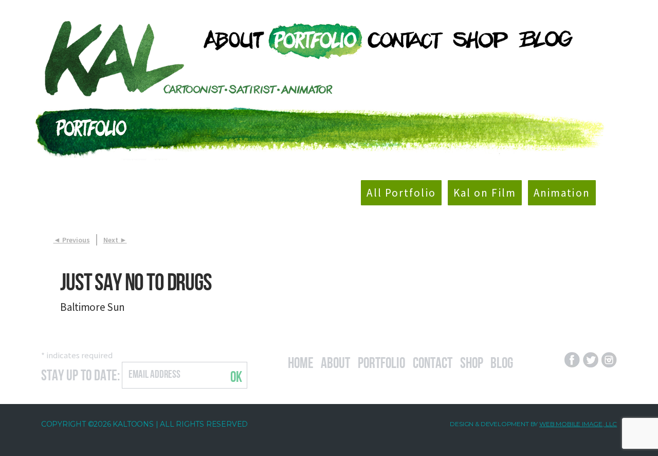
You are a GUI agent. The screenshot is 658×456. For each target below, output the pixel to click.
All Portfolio (401, 193)
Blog (501, 361)
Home (301, 361)
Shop (471, 361)
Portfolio (381, 361)
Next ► (115, 239)
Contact (432, 361)
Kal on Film (484, 193)
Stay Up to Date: (80, 373)
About (335, 361)
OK (236, 375)
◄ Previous (71, 239)
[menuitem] (229, 40)
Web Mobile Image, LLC (578, 424)
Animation (562, 193)
